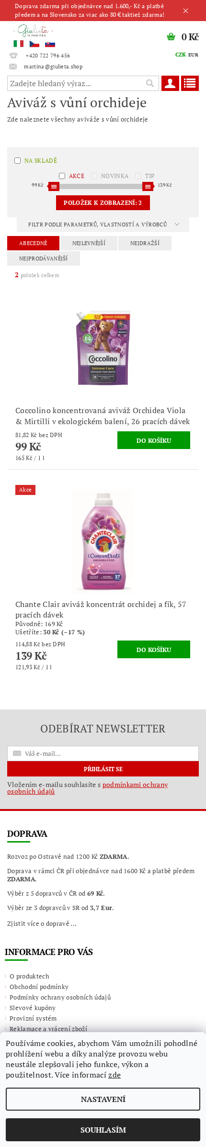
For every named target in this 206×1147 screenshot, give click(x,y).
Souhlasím (103, 1130)
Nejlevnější (89, 243)
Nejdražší (145, 243)
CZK (180, 54)
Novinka (114, 176)
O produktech (29, 976)
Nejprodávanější (43, 258)
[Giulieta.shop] (51, 33)
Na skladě (40, 160)
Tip (149, 176)
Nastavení (103, 1099)
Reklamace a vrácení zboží (48, 1028)
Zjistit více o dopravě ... (42, 923)
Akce (76, 176)
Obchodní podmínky (39, 986)
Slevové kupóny (33, 1007)
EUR (193, 55)
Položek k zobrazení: (103, 202)
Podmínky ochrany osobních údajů (60, 997)
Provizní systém (33, 1018)
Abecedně (33, 243)
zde (114, 1074)
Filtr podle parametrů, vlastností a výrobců (98, 224)
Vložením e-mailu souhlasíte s (87, 788)
